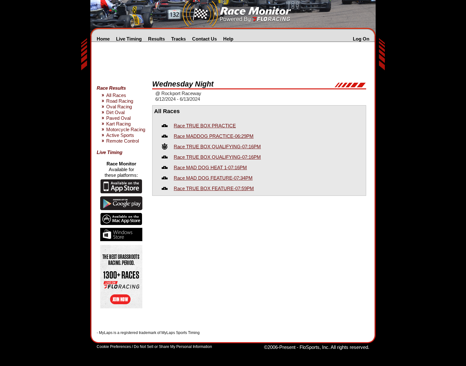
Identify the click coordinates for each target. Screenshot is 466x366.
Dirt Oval (115, 112)
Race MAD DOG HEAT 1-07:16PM (210, 167)
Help (228, 39)
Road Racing (119, 101)
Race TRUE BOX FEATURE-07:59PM (214, 188)
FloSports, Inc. (315, 347)
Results (156, 39)
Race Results (111, 88)
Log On (361, 39)
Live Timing (129, 39)
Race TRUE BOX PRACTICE (205, 125)
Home (103, 39)
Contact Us (204, 39)
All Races (116, 95)
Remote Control (122, 141)
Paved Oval (118, 118)
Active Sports (120, 135)
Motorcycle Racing (125, 129)
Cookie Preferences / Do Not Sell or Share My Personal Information (154, 346)
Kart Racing (118, 123)
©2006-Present (279, 347)
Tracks (178, 39)
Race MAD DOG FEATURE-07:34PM (213, 178)
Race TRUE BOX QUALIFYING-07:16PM (217, 146)
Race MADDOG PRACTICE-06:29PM (214, 136)
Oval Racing (119, 106)
